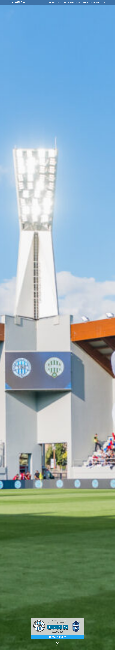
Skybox (52, 2)
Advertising (95, 2)
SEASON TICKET (74, 2)
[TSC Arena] (17, 2)
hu (105, 2)
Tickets (85, 2)
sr (102, 2)
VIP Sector (61, 2)
